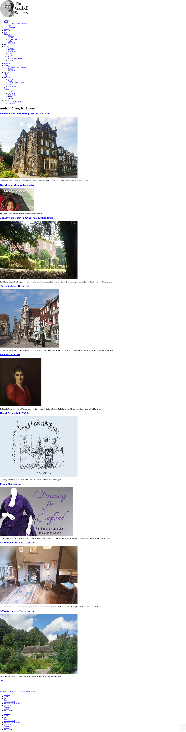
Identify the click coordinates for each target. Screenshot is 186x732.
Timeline (10, 37)
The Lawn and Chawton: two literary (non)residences (26, 218)
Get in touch (11, 60)
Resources (7, 46)
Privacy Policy (8, 710)
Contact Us (7, 705)
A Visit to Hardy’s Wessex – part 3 (17, 542)
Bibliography (12, 43)
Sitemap (10, 55)
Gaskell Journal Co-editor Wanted (17, 185)
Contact (6, 57)
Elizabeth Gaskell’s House (16, 39)
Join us (6, 698)
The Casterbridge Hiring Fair (15, 286)
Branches (10, 25)
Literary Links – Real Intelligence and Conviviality (25, 113)
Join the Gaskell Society (15, 58)
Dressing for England (10, 484)
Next (2, 680)
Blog (5, 44)
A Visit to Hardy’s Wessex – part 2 (17, 611)
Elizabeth (7, 34)
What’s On (7, 30)
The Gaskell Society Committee (17, 23)
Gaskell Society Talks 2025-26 (15, 413)
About (6, 22)
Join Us (6, 29)
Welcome (7, 20)
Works (10, 41)
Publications (11, 27)
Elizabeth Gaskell (9, 702)
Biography (11, 36)
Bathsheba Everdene (10, 354)
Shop (5, 32)
